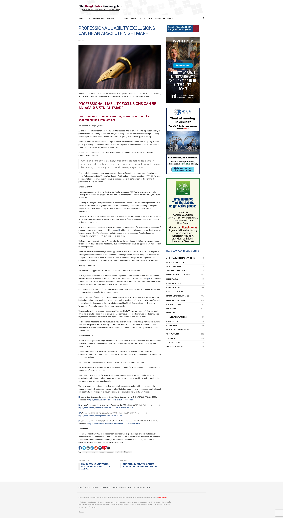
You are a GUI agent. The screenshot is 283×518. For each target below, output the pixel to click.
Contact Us (160, 18)
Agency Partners (173, 266)
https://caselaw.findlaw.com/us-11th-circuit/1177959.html (110, 400)
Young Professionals (175, 347)
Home (80, 18)
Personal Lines (172, 321)
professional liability (123, 452)
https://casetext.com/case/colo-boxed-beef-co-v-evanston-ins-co (114, 424)
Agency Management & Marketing (180, 258)
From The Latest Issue (175, 300)
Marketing (170, 313)
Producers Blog (173, 325)
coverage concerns (90, 452)
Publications (98, 18)
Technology (171, 338)
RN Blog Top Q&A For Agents (178, 330)
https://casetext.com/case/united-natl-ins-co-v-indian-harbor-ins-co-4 (105, 408)
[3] (149, 279)
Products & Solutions (131, 18)
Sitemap (81, 512)
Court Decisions (173, 287)
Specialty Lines (172, 334)
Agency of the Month (175, 262)
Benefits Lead (172, 279)
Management (171, 309)
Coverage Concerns (174, 292)
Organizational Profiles (176, 317)
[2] (145, 255)
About (88, 18)
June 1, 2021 (82, 40)
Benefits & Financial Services (178, 275)
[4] (90, 303)
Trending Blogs (173, 342)
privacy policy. (162, 497)
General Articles (173, 304)
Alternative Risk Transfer (177, 271)
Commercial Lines (173, 283)
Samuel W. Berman (90, 507)
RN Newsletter (113, 18)
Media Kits (148, 18)
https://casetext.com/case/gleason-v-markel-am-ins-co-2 (101, 416)
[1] (119, 230)
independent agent (106, 452)
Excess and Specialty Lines (177, 296)
